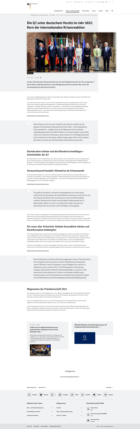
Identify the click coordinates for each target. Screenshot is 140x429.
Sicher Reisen (85, 11)
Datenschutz (36, 426)
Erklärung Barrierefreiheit (55, 426)
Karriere (101, 11)
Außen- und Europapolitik (72, 11)
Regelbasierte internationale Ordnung (39, 15)
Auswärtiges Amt (58, 11)
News (107, 11)
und (52, 15)
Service (94, 11)
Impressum (29, 426)
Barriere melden (44, 426)
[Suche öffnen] (112, 10)
